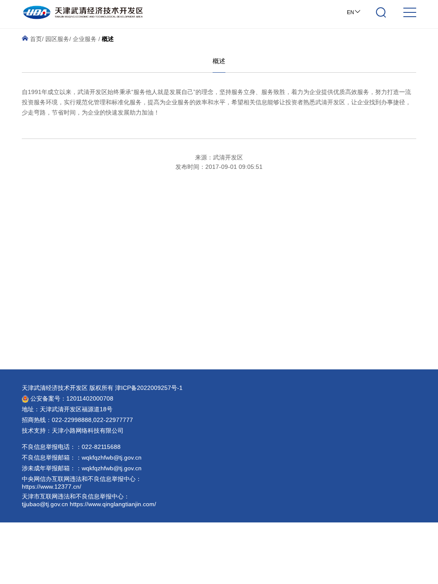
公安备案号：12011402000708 (71, 398)
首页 (35, 38)
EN (350, 12)
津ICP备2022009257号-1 (149, 387)
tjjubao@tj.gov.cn (45, 504)
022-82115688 (101, 446)
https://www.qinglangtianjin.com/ (113, 504)
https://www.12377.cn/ (51, 486)
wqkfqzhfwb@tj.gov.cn (112, 457)
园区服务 (57, 38)
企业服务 (85, 38)
